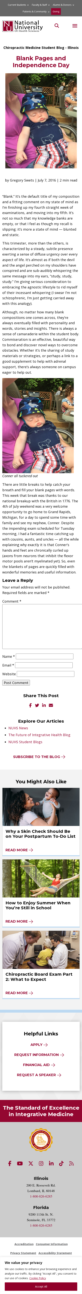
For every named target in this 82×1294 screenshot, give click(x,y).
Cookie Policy (37, 1278)
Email (8, 665)
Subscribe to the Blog (36, 757)
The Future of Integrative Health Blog (39, 735)
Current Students (17, 4)
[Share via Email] (51, 705)
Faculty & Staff (39, 4)
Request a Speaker (36, 1075)
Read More (17, 850)
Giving (56, 11)
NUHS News (18, 728)
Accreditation (24, 1244)
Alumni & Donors (62, 4)
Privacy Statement (23, 1253)
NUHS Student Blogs (25, 742)
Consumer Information (52, 1244)
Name (8, 656)
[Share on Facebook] (30, 705)
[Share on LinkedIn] (44, 705)
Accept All (41, 1286)
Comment (11, 601)
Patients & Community (35, 11)
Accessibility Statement (55, 1253)
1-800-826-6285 (41, 1196)
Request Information (36, 1055)
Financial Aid (36, 1065)
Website (9, 674)
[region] (41, 1275)
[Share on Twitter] (37, 705)
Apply (36, 1045)
